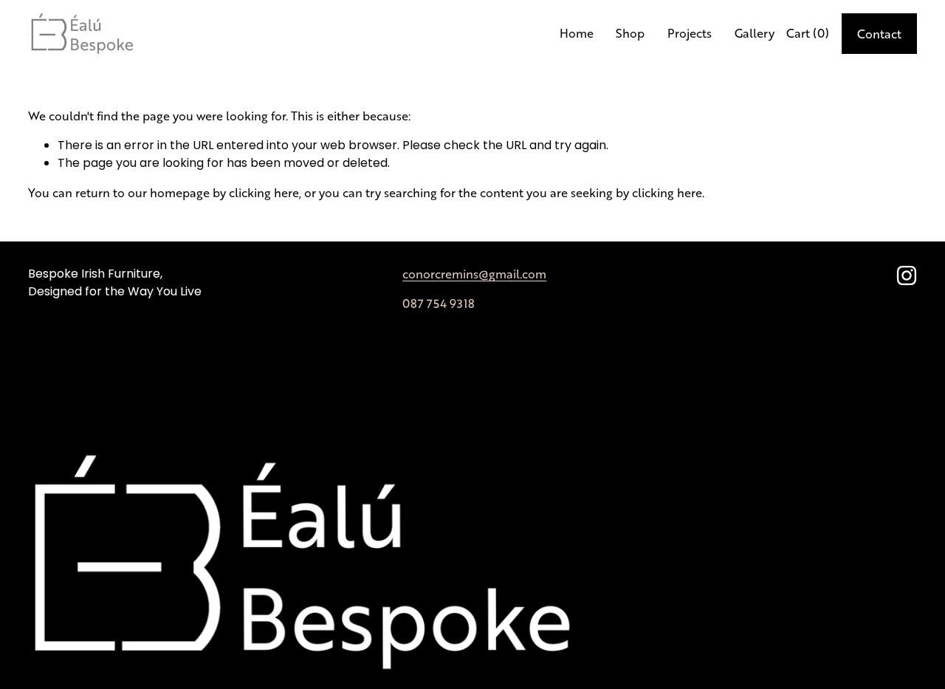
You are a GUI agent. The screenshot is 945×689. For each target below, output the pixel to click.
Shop (630, 32)
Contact (879, 33)
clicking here (264, 192)
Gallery (754, 32)
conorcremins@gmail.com (474, 273)
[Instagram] (906, 275)
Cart (807, 32)
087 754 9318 (438, 303)
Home (577, 32)
